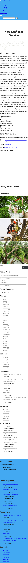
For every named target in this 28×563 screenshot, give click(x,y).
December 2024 (6, 329)
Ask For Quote (3, 13)
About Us (5, 7)
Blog (4, 10)
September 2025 (6, 313)
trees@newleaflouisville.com (10, 147)
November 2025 (6, 309)
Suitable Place (6, 366)
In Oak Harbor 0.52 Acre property (10, 442)
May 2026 (5, 302)
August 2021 (5, 350)
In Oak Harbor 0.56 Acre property (10, 448)
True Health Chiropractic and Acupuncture (9, 275)
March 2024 (5, 345)
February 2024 (6, 347)
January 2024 (6, 348)
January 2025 (6, 327)
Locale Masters (3, 282)
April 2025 (5, 322)
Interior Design (6, 360)
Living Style (5, 362)
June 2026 (5, 301)
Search (1, 265)
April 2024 (5, 343)
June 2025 (5, 318)
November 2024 (6, 331)
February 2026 (6, 304)
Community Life (6, 359)
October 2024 (6, 332)
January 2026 (6, 306)
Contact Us (5, 9)
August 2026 (5, 299)
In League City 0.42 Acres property (10, 437)
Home (4, 5)
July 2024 (5, 338)
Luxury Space (6, 364)
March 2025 (5, 324)
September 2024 (6, 334)
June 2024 (5, 340)
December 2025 (6, 308)
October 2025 (6, 311)
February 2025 (6, 325)
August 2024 (5, 336)
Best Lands (5, 357)
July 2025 (5, 317)
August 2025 (5, 315)
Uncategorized (6, 367)
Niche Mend (2, 280)
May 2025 (5, 320)
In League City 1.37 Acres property (10, 426)
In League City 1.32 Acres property (10, 432)
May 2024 (5, 341)
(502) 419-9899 (8, 144)
